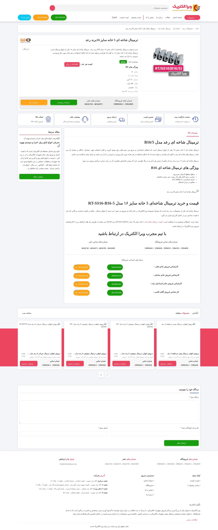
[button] (101, 375)
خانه (197, 29)
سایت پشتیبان (136, 17)
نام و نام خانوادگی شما (189, 428)
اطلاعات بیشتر (192, 520)
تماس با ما (150, 17)
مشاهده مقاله (38, 177)
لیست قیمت (124, 17)
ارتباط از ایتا (33, 103)
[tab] (193, 133)
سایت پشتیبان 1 (193, 485)
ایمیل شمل (102, 428)
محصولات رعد (187, 29)
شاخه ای (176, 29)
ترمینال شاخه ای (164, 29)
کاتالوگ (114, 17)
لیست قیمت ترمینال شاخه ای (156, 222)
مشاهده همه (26, 313)
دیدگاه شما (194, 397)
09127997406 (60, 17)
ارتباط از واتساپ (63, 103)
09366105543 (116, 276)
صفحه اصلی (177, 17)
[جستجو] (52, 8)
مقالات (167, 17)
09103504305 (116, 267)
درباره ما (159, 17)
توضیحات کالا (192, 133)
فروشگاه (149, 485)
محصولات (191, 18)
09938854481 (116, 284)
